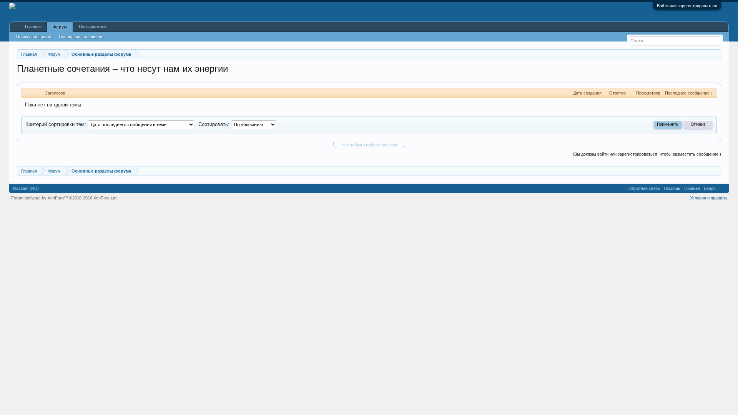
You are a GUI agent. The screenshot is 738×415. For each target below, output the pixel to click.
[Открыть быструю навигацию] (716, 53)
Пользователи (92, 26)
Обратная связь (644, 188)
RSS (722, 188)
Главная (33, 26)
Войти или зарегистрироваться (687, 5)
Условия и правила (708, 198)
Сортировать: (213, 124)
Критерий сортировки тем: (55, 124)
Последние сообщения (81, 36)
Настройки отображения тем (369, 145)
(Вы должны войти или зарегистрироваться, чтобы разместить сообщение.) (647, 154)
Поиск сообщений (33, 36)
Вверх (710, 188)
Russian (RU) (26, 188)
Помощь (672, 188)
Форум (60, 27)
